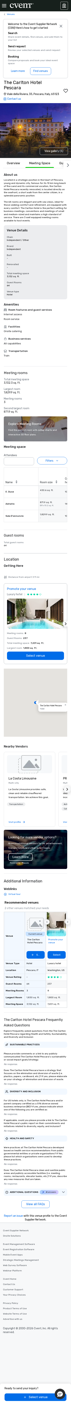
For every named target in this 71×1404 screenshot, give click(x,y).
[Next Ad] (66, 624)
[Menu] (4, 6)
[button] (30, 460)
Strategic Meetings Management (21, 1260)
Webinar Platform (12, 1270)
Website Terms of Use (15, 1313)
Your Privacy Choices (14, 1295)
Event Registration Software (18, 1249)
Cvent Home (9, 1279)
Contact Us (9, 1284)
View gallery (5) (53, 151)
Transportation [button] (16, 804)
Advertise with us (12, 1319)
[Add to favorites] (65, 91)
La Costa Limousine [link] (22, 778)
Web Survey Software (15, 1265)
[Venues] (64, 6)
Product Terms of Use (15, 1308)
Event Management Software (19, 1244)
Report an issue (13, 1215)
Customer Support (13, 1289)
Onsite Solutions (12, 1235)
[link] (29, 764)
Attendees (10, 455)
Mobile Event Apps (13, 1254)
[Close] (61, 26)
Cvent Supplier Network (16, 1230)
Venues (11, 14)
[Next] (67, 164)
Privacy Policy (10, 1303)
